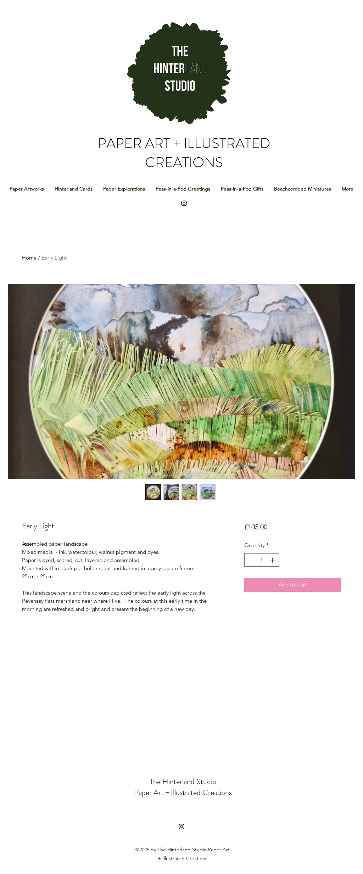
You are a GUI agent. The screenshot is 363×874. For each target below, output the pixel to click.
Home (29, 257)
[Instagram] (181, 826)
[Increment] (273, 560)
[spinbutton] (261, 560)
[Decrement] (250, 560)
